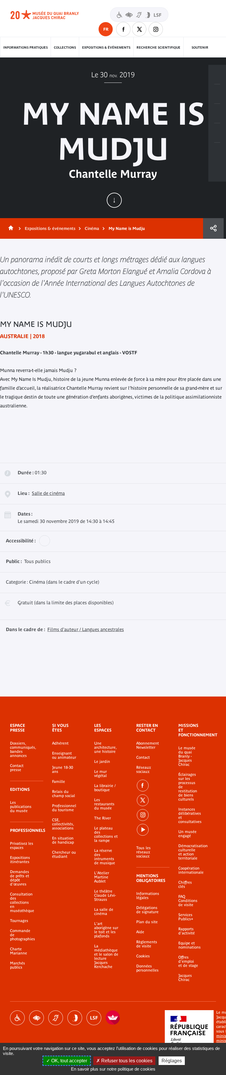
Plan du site (147, 922)
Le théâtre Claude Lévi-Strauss (105, 895)
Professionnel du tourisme (64, 808)
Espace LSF (94, 1017)
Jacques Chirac (185, 978)
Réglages (172, 1060)
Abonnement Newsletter (147, 745)
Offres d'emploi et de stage (188, 961)
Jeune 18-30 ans (62, 769)
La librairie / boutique (105, 788)
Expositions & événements (106, 47)
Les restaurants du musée (104, 804)
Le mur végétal (100, 774)
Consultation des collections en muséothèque (22, 902)
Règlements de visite (146, 944)
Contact (143, 757)
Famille (58, 782)
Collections (65, 47)
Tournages (19, 921)
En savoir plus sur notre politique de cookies (113, 1068)
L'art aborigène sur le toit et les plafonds (106, 930)
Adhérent (60, 743)
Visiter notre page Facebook (123, 29)
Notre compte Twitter (139, 29)
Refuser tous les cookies (126, 1060)
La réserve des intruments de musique (104, 857)
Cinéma (92, 228)
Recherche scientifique (158, 47)
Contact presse (17, 768)
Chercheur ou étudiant (64, 854)
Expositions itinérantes (20, 860)
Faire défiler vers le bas (114, 200)
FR (105, 29)
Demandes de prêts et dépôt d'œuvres (19, 878)
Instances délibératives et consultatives (188, 815)
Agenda (217, 113)
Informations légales (147, 896)
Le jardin (102, 762)
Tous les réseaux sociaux (143, 852)
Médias (217, 133)
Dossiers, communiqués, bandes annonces (22, 749)
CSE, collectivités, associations (63, 824)
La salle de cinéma (103, 912)
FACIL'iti (113, 1017)
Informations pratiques (25, 47)
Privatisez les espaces (21, 846)
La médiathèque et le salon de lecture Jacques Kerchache (106, 956)
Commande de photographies (22, 935)
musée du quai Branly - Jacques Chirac (51, 14)
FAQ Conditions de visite (187, 901)
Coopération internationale (188, 870)
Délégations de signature (147, 910)
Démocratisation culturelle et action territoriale (188, 852)
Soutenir (200, 47)
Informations (217, 94)
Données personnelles (147, 968)
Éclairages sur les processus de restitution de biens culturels (187, 787)
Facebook (142, 785)
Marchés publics (17, 965)
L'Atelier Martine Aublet (101, 877)
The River (102, 818)
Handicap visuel (36, 1017)
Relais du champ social (63, 794)
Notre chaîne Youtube (142, 829)
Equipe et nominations (188, 945)
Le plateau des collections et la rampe (106, 834)
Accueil (9, 228)
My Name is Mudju (127, 228)
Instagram (155, 29)
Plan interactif (217, 152)
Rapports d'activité (186, 931)
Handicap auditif (55, 1017)
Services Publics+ (185, 917)
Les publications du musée (20, 807)
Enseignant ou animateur (64, 755)
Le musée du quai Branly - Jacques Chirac (186, 756)
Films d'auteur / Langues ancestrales (85, 629)
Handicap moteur (17, 1017)
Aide (140, 932)
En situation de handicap (63, 840)
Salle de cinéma (48, 493)
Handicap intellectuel (74, 1017)
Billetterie (217, 74)
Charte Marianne (18, 951)
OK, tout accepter (68, 1060)
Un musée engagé (187, 834)
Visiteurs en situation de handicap (139, 14)
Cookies (143, 956)
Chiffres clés (185, 884)
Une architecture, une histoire (105, 747)
